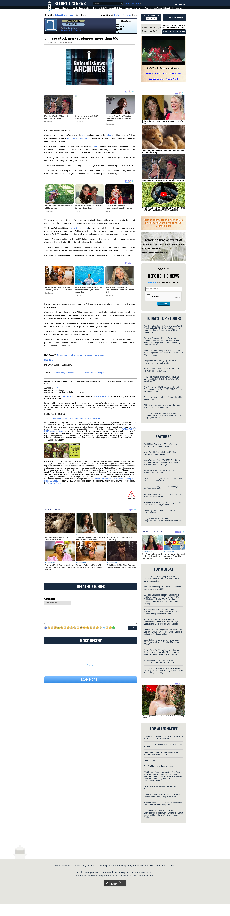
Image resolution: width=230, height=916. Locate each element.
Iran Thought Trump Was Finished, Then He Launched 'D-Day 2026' (162, 588)
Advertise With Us (71, 865)
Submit (163, 304)
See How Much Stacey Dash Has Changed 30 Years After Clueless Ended (60, 567)
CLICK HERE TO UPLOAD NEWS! (174, 32)
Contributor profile (67, 30)
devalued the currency (78, 228)
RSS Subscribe (158, 865)
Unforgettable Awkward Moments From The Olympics (174, 556)
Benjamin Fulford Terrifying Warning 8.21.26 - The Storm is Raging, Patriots (163, 362)
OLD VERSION (174, 17)
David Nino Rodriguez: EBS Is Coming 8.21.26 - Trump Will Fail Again (160, 445)
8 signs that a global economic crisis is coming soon (80, 355)
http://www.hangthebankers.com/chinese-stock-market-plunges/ (78, 373)
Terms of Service (116, 865)
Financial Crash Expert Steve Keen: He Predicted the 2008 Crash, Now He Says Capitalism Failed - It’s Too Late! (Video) (161, 622)
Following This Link (55, 483)
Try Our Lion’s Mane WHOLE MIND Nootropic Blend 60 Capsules (72, 418)
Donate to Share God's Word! (163, 79)
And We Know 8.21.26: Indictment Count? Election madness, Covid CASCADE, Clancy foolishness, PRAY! (163, 389)
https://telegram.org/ (174, 244)
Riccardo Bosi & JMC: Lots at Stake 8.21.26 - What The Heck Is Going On (163, 496)
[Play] (163, 51)
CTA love (78, 295)
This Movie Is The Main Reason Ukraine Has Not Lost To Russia (121, 566)
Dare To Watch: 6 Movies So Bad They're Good (163, 180)
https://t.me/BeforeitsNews (154, 253)
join (56, 388)
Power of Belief (99, 8)
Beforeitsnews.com (64, 15)
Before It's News (70, 3)
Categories (177, 8)
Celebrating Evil (150, 760)
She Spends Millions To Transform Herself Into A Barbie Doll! (119, 289)
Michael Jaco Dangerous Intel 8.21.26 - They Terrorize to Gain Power (163, 479)
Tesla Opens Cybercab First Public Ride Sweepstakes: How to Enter (161, 753)
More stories (79, 30)
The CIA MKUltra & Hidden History (158, 766)
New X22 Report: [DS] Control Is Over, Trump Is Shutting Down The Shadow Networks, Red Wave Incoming (163, 353)
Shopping (168, 8)
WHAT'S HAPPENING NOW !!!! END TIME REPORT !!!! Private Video (162, 370)
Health (74, 8)
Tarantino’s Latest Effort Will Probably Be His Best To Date (58, 288)
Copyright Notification (137, 865)
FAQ (84, 865)
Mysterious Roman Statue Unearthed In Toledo (56, 538)
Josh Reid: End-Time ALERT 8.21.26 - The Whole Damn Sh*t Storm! (162, 471)
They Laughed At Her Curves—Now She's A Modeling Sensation (163, 717)
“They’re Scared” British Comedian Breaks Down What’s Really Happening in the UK (162, 796)
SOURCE (48, 360)
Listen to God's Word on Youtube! (163, 73)
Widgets (172, 865)
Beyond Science (85, 8)
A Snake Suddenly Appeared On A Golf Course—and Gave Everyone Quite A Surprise (163, 208)
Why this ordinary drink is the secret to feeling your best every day (88, 289)
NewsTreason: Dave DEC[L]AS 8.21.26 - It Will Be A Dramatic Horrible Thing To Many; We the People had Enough (162, 462)
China (94, 146)
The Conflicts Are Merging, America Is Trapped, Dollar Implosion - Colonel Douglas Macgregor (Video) (163, 415)
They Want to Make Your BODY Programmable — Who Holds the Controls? (162, 520)
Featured (57, 8)
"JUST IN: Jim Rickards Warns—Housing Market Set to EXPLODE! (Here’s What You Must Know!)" (162, 379)
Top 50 (148, 8)
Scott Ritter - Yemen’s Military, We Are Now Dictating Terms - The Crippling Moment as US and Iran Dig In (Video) (163, 670)
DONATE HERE (151, 19)
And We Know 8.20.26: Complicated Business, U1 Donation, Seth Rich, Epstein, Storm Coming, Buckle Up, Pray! (162, 611)
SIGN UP (152, 282)
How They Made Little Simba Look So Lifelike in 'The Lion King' (163, 151)
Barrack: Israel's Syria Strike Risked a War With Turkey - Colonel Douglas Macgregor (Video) (161, 642)
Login (175, 4)
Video (141, 8)
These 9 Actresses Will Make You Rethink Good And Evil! (91, 538)
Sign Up (182, 4)
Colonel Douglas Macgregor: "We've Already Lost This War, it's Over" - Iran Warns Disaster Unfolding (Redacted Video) (163, 632)
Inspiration (128, 8)
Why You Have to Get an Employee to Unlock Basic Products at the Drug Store (163, 804)
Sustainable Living (114, 8)
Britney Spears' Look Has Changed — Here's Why (162, 122)
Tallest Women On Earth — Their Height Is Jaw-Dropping (118, 207)
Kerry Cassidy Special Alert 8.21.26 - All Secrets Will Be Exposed (161, 453)
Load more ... (90, 680)
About (57, 865)
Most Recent (157, 8)
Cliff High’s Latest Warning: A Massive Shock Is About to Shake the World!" (163, 406)
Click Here (66, 396)
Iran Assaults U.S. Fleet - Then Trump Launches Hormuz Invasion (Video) (159, 661)
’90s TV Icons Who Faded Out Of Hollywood (58, 207)
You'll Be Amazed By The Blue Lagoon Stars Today (89, 207)
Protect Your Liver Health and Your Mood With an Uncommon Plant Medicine (163, 737)
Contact (92, 865)
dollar (108, 135)
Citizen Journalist (102, 396)
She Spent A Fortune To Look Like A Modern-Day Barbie (152, 556)
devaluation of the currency (78, 138)
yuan (84, 135)
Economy (66, 8)
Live (135, 8)
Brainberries (49, 211)
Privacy (102, 865)
